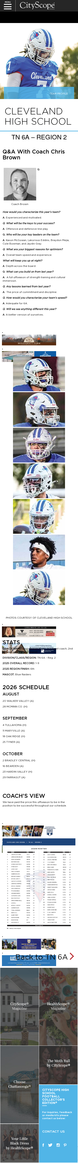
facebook (43, 1145)
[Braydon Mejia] (39, 480)
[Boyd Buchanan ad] (29, 944)
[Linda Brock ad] (29, 631)
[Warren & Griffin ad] (29, 960)
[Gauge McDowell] (39, 445)
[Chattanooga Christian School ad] (29, 830)
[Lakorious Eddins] (39, 587)
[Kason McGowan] (39, 374)
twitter (50, 1145)
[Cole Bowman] (39, 409)
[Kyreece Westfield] (39, 516)
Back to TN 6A (41, 956)
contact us (53, 1131)
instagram (58, 1145)
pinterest (65, 1145)
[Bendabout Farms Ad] (29, 340)
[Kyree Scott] (39, 552)
